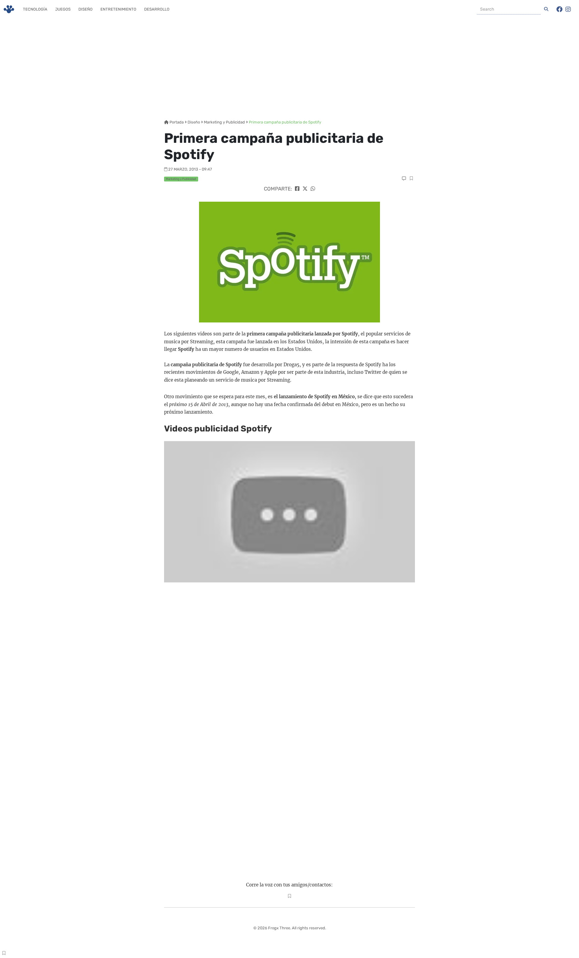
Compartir (411, 179)
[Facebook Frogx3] (559, 9)
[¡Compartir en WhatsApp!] (313, 189)
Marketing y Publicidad (224, 122)
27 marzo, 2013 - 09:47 (190, 169)
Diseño (85, 9)
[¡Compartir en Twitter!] (305, 189)
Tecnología (35, 9)
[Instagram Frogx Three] (568, 9)
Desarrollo (156, 9)
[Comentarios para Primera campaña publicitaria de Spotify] (404, 178)
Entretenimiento (118, 9)
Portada (176, 122)
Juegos (63, 9)
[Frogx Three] (9, 9)
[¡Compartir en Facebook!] (297, 189)
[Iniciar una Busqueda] (546, 9)
